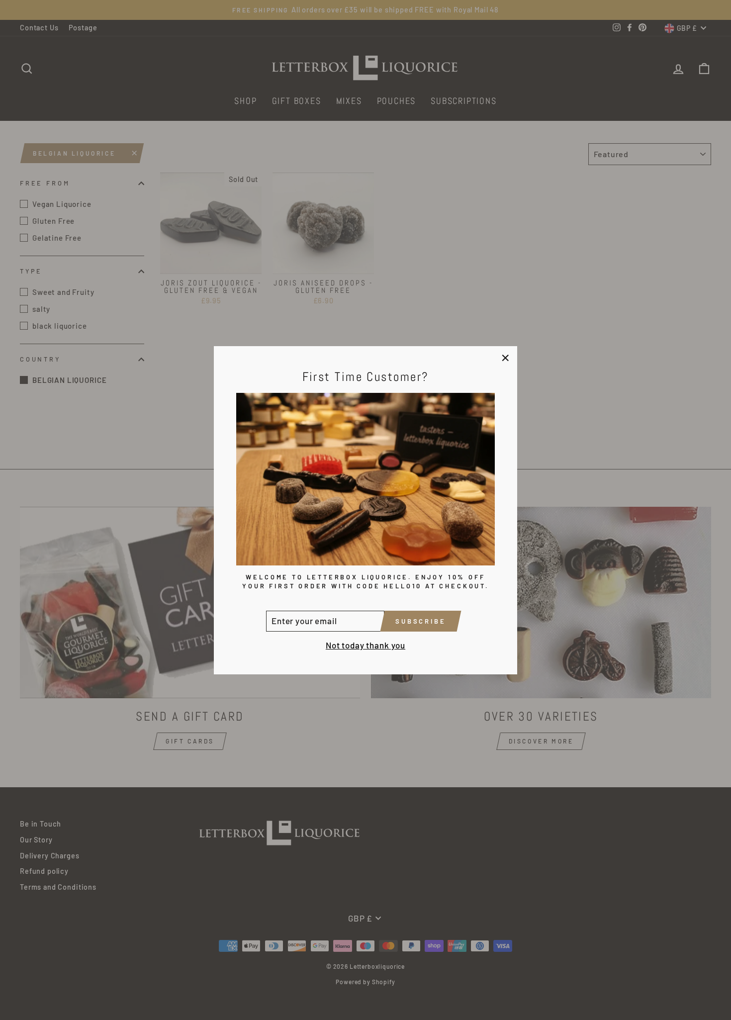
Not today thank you (365, 644)
